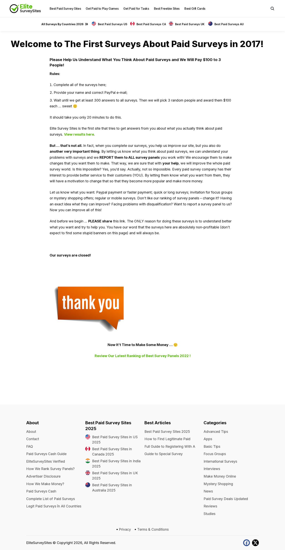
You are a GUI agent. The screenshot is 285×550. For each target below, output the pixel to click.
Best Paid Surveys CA (151, 24)
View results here (79, 134)
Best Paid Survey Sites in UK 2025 (115, 475)
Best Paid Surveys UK (190, 24)
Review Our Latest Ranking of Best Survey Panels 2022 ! (143, 356)
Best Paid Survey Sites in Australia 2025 (112, 487)
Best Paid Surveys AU (229, 24)
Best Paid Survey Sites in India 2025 (116, 463)
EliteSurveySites (39, 543)
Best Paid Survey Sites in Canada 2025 (112, 451)
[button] (272, 8)
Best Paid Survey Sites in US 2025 (115, 439)
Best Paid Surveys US (112, 24)
